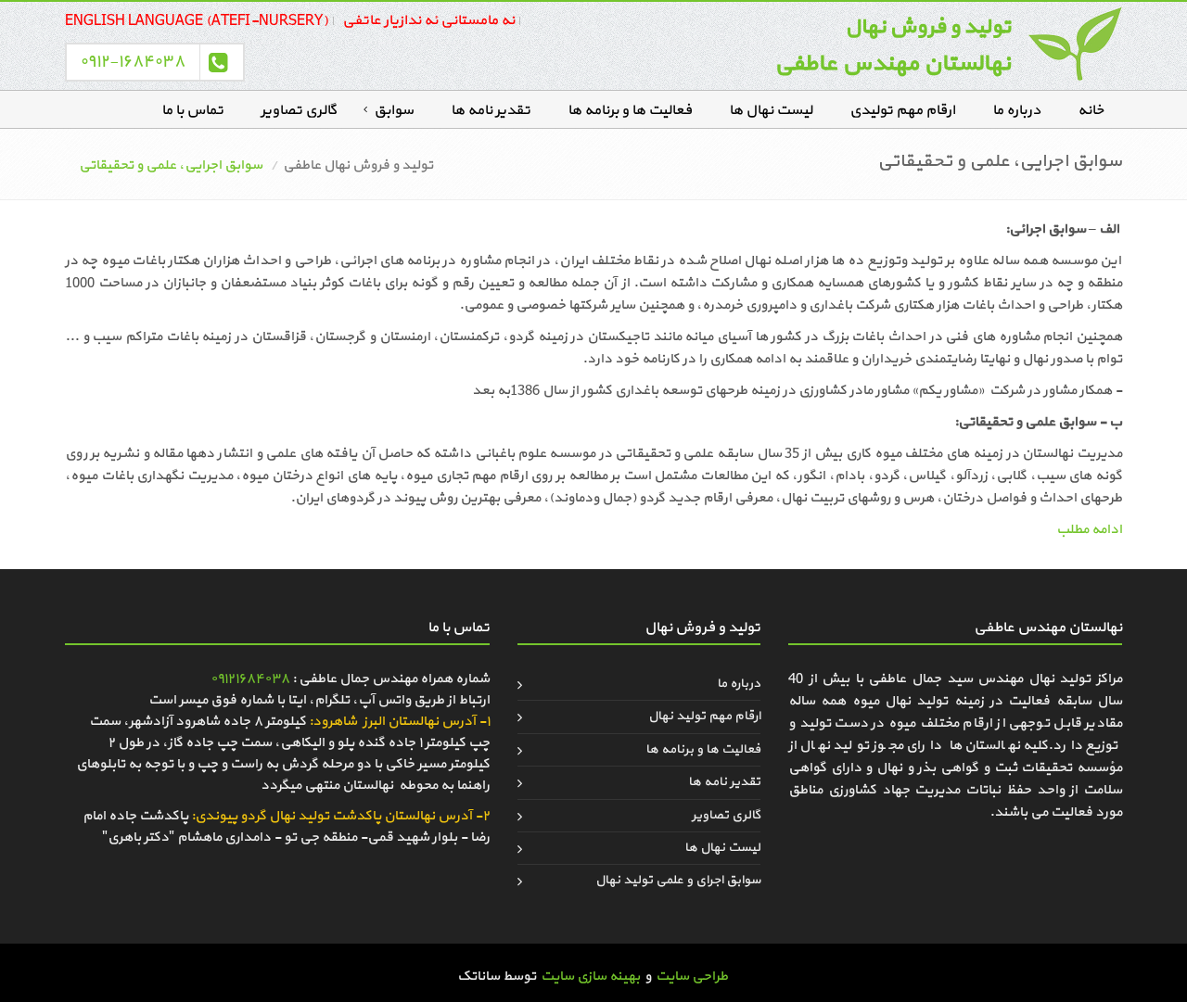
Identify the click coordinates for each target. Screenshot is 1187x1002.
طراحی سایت (692, 976)
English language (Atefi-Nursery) (196, 20)
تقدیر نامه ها (490, 110)
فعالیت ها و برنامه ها (630, 110)
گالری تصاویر (299, 110)
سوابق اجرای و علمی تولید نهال (677, 880)
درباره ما (1016, 110)
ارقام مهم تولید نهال (704, 716)
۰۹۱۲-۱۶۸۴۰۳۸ (132, 61)
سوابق (394, 110)
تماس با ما (192, 110)
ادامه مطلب (1089, 529)
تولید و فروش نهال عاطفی (358, 165)
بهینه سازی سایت (590, 976)
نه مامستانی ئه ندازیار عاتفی (428, 20)
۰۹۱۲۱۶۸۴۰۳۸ (250, 679)
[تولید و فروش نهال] (1075, 43)
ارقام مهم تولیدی (902, 110)
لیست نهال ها (770, 110)
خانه (1091, 110)
